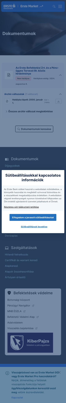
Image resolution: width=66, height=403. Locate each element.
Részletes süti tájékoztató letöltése (21, 207)
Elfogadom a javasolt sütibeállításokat (33, 217)
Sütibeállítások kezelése (34, 226)
